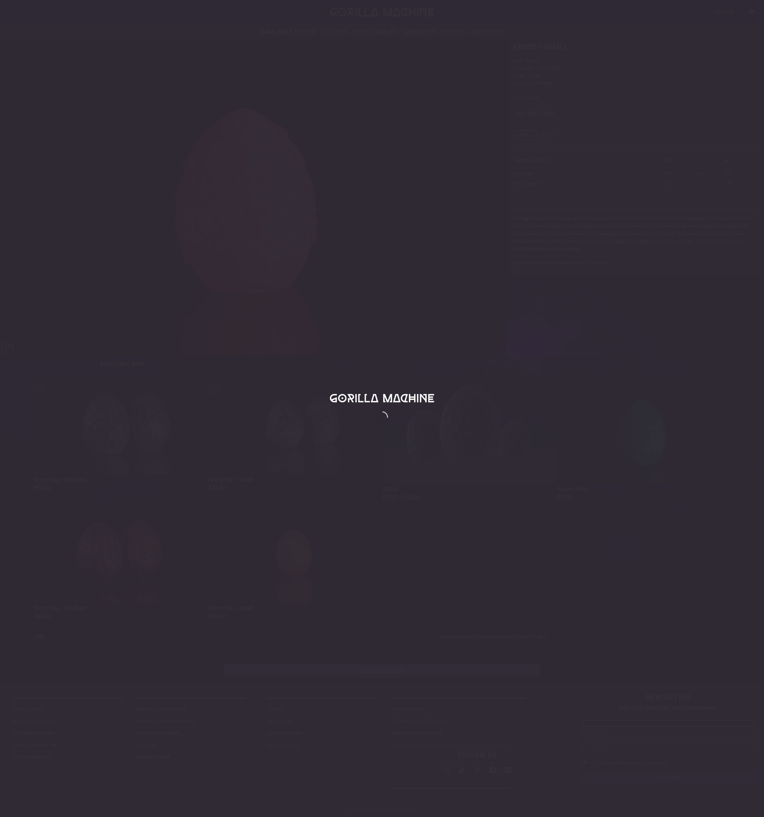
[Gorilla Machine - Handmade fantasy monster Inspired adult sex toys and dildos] (382, 398)
